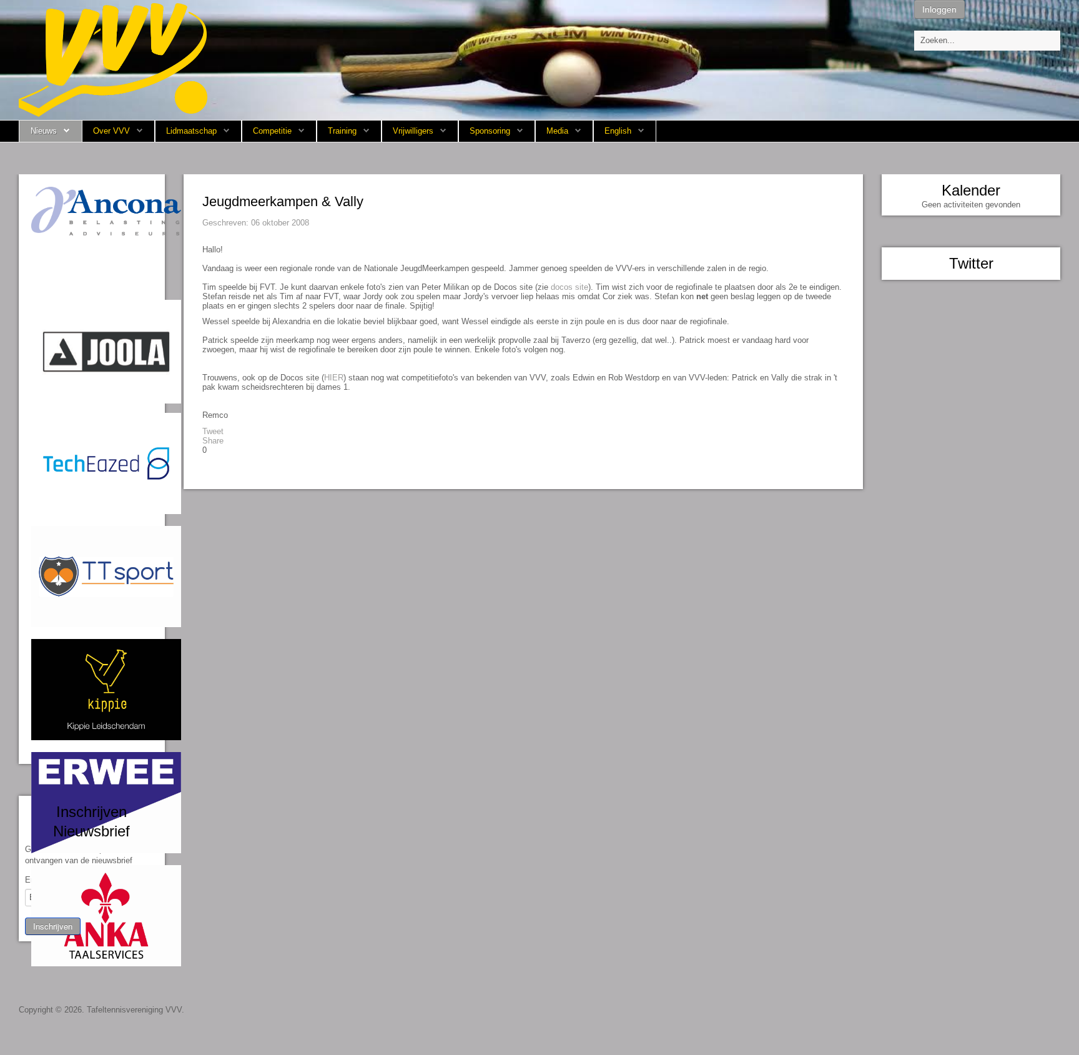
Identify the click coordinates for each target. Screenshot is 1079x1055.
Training (342, 131)
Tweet (213, 431)
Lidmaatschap (191, 131)
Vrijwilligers (413, 131)
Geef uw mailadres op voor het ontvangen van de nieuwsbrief (80, 854)
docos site (569, 287)
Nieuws (44, 131)
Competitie (272, 131)
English (617, 131)
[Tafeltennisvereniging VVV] (113, 59)
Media (557, 131)
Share (213, 440)
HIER (333, 377)
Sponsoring (490, 131)
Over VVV (111, 131)
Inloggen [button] (939, 9)
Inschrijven (52, 926)
